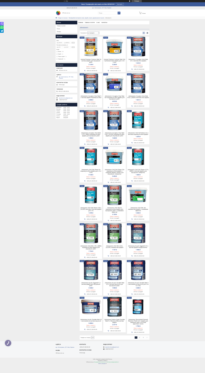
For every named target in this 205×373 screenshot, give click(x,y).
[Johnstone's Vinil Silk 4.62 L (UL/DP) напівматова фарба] (114, 233)
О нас (98, 22)
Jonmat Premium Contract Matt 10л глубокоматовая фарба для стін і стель (114, 61)
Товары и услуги (90, 22)
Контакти (119, 4)
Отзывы (59, 31)
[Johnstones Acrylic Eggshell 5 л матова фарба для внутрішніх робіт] (91, 270)
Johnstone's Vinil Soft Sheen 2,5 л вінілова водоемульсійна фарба (138, 133)
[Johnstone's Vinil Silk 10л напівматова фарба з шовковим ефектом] (138, 195)
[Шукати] (119, 13)
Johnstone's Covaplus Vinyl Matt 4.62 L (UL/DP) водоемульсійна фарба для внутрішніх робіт (114, 134)
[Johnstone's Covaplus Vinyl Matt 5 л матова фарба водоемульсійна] (91, 83)
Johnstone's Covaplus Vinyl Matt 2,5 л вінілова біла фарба (138, 60)
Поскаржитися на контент (100, 362)
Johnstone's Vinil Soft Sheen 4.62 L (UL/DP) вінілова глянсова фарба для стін (90, 209)
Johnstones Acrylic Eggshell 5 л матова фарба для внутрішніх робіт (90, 284)
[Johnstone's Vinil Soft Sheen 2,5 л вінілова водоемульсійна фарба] (138, 120)
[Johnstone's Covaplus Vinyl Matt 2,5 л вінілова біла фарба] (138, 47)
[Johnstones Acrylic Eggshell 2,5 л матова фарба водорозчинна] (138, 233)
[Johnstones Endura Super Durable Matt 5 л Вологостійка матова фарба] (114, 307)
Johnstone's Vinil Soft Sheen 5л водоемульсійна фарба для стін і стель (90, 171)
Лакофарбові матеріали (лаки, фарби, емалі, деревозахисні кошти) (86, 18)
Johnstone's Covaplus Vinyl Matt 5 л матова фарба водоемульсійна (91, 96)
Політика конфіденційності (113, 362)
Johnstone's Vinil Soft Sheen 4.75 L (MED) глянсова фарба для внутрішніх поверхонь (138, 171)
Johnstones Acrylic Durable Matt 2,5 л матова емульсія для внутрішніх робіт (114, 284)
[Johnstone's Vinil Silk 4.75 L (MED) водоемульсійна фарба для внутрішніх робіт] (91, 233)
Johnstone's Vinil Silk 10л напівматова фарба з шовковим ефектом (138, 209)
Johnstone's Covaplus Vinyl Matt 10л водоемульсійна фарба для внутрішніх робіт (115, 97)
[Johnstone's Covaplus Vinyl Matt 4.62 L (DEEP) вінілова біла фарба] (138, 83)
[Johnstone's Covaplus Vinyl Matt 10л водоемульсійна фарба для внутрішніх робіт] (114, 83)
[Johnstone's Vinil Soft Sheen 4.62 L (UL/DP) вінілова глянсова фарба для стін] (91, 195)
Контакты (104, 22)
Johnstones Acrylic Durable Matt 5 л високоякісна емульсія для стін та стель (138, 284)
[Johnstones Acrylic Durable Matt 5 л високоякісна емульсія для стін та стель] (138, 270)
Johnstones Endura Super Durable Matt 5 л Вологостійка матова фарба (114, 321)
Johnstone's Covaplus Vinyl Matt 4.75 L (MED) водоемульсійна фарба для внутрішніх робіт (91, 134)
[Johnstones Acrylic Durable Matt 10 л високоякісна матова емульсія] (91, 307)
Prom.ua (110, 359)
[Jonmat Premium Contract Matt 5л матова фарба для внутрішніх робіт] (91, 47)
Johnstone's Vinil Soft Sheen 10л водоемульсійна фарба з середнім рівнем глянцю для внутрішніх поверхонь (114, 172)
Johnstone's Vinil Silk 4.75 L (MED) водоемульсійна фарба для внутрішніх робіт (90, 247)
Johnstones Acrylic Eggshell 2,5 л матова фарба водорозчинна (138, 246)
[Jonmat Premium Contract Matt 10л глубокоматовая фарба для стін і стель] (114, 47)
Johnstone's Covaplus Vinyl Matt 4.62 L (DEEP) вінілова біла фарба (138, 96)
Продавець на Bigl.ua (102, 360)
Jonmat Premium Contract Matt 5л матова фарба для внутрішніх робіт (91, 61)
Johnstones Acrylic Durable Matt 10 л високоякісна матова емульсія (91, 320)
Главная (80, 22)
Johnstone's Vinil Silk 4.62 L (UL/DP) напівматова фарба (114, 246)
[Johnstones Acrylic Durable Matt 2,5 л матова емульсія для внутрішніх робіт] (114, 270)
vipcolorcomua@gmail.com (66, 98)
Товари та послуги (63, 18)
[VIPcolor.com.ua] (58, 13)
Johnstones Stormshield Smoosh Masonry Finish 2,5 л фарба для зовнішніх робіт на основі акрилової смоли (138, 322)
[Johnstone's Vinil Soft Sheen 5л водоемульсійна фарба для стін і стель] (91, 157)
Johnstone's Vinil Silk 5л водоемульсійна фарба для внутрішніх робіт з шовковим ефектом (114, 210)
